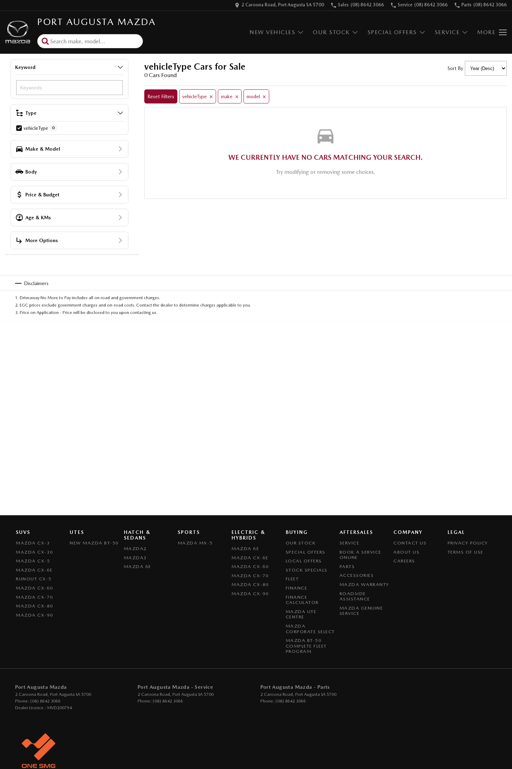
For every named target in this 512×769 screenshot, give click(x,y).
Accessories (357, 575)
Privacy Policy (468, 543)
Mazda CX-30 (34, 552)
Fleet (292, 578)
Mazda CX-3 (33, 543)
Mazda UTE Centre (301, 614)
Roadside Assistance (355, 596)
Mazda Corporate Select (310, 628)
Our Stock (331, 32)
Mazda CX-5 (33, 560)
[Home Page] (17, 32)
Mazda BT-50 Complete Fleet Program (306, 646)
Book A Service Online (360, 554)
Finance (297, 588)
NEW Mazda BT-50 (94, 543)
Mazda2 (135, 548)
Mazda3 (135, 557)
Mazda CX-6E (34, 570)
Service (447, 32)
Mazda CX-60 (34, 588)
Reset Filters (160, 96)
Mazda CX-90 (34, 615)
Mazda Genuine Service (361, 610)
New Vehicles (272, 32)
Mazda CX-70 (34, 597)
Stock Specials (307, 570)
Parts (347, 566)
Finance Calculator (302, 599)
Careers (404, 560)
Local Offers (304, 560)
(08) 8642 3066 (45, 701)
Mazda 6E (137, 566)
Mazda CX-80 (34, 606)
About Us (406, 552)
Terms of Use (465, 552)
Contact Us (409, 543)
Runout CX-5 (34, 578)
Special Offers (392, 32)
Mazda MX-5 (195, 543)
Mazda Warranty (364, 584)
